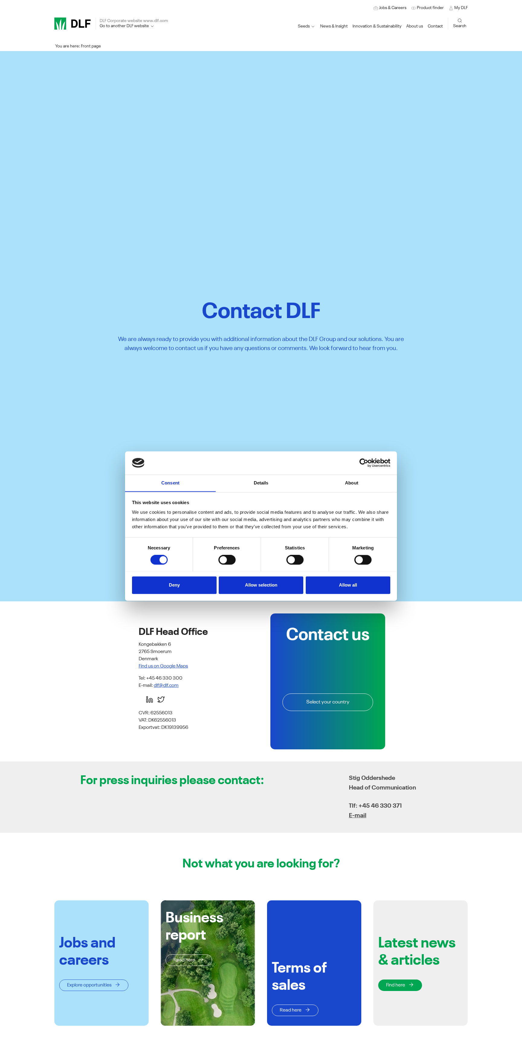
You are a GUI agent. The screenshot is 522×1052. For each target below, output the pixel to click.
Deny (174, 584)
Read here (184, 960)
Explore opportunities (89, 985)
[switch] (227, 560)
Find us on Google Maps (163, 666)
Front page (91, 46)
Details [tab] (261, 482)
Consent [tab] (170, 482)
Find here (395, 985)
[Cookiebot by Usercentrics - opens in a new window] (363, 462)
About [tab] (351, 482)
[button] (377, 26)
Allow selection (261, 584)
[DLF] (72, 24)
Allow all (348, 584)
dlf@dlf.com (166, 685)
